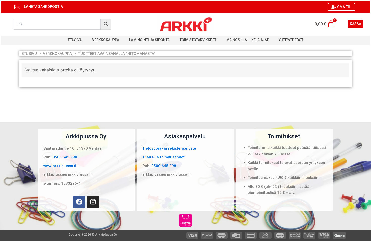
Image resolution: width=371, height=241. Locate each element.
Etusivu (75, 40)
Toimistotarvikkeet (198, 40)
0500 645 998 (64, 157)
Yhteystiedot (291, 40)
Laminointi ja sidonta (149, 40)
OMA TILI (344, 7)
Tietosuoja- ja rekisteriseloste (169, 148)
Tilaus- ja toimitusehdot (163, 157)
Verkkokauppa (105, 40)
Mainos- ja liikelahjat (247, 40)
